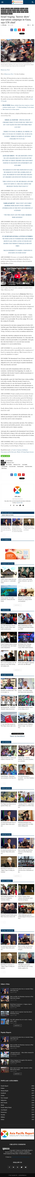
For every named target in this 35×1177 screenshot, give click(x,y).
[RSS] (17, 1167)
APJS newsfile (3, 755)
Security (26, 12)
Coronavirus (3, 623)
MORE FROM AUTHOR (7, 515)
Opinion (14, 12)
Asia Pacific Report (9, 460)
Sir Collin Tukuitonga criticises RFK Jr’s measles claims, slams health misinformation (8, 627)
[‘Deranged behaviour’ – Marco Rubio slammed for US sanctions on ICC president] (5, 1054)
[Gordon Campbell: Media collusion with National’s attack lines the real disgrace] (26, 889)
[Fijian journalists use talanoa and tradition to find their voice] (9, 750)
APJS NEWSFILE (6, 742)
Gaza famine (24, 464)
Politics (22, 12)
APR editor (4, 25)
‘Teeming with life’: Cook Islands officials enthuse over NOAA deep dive (26, 805)
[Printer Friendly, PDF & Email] (5, 456)
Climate (2, 577)
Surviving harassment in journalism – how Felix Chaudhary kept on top (26, 777)
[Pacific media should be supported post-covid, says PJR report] (26, 655)
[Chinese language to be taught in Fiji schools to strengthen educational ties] (5, 1062)
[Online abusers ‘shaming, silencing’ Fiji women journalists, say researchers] (26, 750)
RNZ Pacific (4, 1102)
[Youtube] (24, 505)
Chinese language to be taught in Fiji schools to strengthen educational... (21, 1060)
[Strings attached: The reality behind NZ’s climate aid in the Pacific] (9, 590)
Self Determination (4, 13)
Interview (13, 10)
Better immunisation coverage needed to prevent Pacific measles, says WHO (26, 627)
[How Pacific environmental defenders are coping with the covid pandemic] (26, 590)
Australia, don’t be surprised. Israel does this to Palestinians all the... (25, 870)
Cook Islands (21, 801)
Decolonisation (16, 8)
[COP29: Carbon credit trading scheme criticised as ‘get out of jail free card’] (26, 572)
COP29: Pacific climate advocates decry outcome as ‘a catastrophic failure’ (8, 580)
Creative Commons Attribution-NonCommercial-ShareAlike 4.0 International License (17, 1152)
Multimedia (26, 10)
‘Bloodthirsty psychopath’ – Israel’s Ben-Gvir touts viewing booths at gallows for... (25, 966)
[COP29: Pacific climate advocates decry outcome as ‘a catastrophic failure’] (9, 572)
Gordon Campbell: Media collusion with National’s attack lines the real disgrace (25, 898)
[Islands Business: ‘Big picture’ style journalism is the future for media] (9, 769)
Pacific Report (3, 12)
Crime (12, 8)
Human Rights (3, 10)
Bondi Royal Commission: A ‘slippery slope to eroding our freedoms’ (29, 528)
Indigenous (9, 10)
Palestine (18, 12)
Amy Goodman (9, 464)
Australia (3, 894)
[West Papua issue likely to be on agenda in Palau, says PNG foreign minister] (9, 797)
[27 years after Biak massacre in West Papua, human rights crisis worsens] (9, 717)
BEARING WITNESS (7, 675)
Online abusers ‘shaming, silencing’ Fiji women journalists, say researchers (26, 759)
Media (21, 10)
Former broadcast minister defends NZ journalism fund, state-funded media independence (9, 645)
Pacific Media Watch (6, 1107)
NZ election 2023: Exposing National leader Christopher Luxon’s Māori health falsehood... (26, 645)
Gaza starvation (12, 466)
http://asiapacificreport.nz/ (17, 498)
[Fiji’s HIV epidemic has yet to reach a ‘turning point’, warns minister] (5, 1021)
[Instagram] (14, 505)
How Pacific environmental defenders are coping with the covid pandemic (25, 599)
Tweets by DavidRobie (17, 736)
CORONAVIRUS (6, 610)
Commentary (21, 962)
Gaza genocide (4, 466)
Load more (17, 605)
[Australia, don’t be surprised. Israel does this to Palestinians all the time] (26, 861)
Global (26, 8)
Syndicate (10, 13)
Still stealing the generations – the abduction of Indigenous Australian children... (8, 898)
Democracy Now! (10, 462)
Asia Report (7, 8)
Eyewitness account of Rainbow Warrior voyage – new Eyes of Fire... (25, 725)
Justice (18, 10)
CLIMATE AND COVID (7, 563)
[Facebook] (11, 505)
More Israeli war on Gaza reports (11, 109)
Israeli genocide (20, 466)
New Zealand (9, 12)
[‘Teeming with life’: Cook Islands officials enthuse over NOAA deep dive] (26, 797)
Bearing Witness (21, 722)
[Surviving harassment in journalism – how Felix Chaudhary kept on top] (26, 769)
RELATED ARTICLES (7, 513)
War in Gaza (4, 468)
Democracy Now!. (9, 74)
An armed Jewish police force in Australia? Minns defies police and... (8, 824)
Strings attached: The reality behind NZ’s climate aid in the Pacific (8, 599)
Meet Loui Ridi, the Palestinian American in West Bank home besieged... (25, 851)
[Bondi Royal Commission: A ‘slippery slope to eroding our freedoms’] (29, 522)
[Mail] (13, 1167)
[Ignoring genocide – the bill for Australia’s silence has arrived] (9, 700)
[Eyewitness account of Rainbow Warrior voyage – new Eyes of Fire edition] (26, 717)
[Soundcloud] (17, 505)
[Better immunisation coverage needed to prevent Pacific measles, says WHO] (26, 618)
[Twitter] (20, 505)
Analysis (2, 8)
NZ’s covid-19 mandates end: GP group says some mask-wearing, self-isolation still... (8, 664)
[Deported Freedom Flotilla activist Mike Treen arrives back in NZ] (9, 908)
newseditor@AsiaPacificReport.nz (20, 1157)
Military (3, 1117)
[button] (32, 2)
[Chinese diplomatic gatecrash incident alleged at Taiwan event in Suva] (26, 908)
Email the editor (20, 502)
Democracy (22, 8)
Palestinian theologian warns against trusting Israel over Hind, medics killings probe (25, 824)
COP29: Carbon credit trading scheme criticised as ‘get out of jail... (25, 580)
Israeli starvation (28, 466)
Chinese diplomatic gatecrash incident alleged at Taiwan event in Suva (26, 916)
